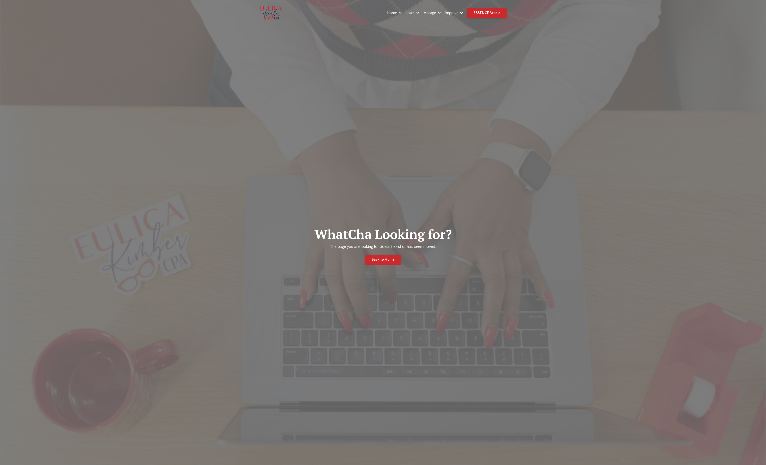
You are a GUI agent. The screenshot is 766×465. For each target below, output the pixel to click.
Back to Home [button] (383, 260)
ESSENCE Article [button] (487, 13)
